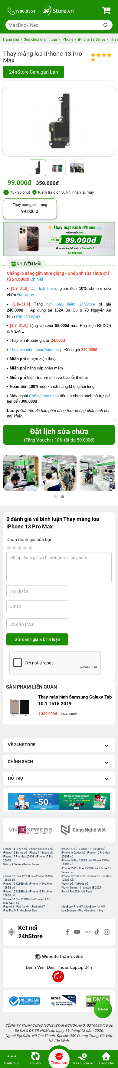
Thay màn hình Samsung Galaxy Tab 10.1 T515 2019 (75, 700)
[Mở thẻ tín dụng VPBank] (84, 801)
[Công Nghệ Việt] (85, 830)
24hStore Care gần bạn (33, 72)
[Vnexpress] (32, 830)
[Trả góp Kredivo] (33, 801)
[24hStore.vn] (59, 11)
